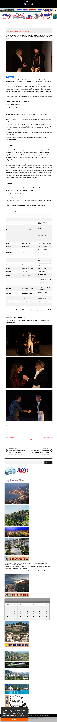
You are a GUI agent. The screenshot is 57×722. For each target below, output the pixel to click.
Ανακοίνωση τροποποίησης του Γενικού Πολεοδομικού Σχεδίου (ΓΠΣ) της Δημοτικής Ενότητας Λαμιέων (26, 570)
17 (14, 613)
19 (27, 613)
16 (7, 613)
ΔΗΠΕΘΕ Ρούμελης (14, 31)
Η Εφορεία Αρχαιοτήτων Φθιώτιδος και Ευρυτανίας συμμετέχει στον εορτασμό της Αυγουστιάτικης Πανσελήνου (27, 566)
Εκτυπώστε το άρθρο (48, 437)
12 (27, 611)
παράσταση (21, 31)
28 (39, 616)
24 (14, 616)
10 (14, 611)
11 (20, 611)
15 (46, 611)
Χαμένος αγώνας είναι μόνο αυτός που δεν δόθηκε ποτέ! (17, 568)
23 (7, 616)
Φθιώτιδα (27, 31)
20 (33, 613)
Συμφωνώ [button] (14, 719)
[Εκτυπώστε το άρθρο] (43, 437)
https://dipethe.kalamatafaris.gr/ (35, 310)
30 (7, 618)
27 (33, 616)
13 (33, 611)
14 (39, 611)
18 (20, 613)
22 (46, 613)
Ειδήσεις (9, 29)
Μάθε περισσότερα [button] (19, 715)
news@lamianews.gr (46, 715)
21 (39, 613)
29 (46, 616)
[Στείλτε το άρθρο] (6, 437)
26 (27, 616)
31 (14, 618)
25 (20, 616)
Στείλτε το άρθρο (10, 437)
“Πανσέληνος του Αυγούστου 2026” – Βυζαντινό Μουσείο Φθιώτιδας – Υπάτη (20, 571)
